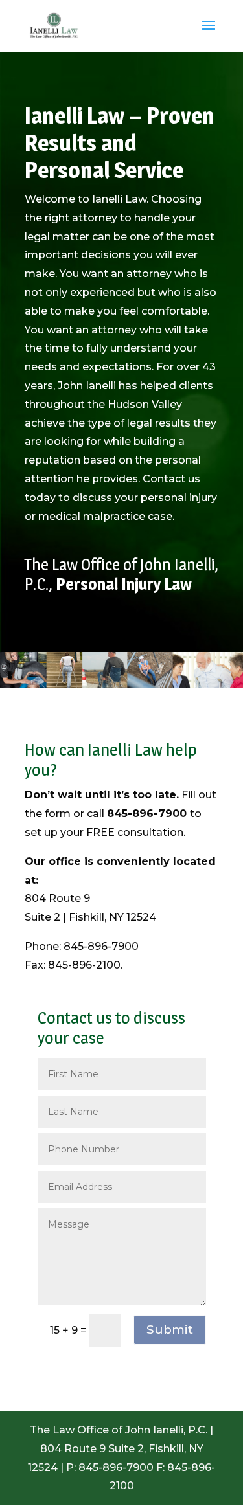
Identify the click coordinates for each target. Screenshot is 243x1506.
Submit (169, 1329)
